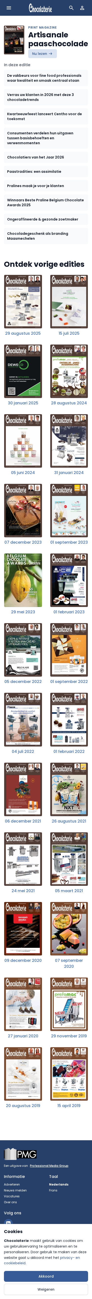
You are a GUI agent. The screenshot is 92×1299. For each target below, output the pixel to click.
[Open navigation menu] (9, 8)
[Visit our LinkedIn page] (8, 1223)
